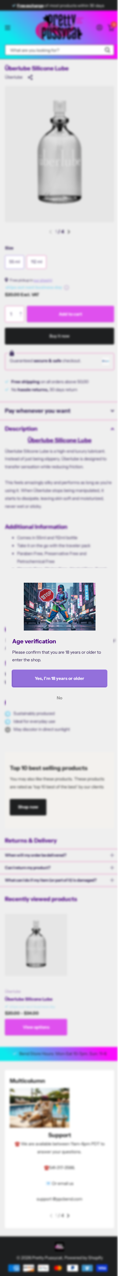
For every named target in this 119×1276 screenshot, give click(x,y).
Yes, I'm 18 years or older (59, 678)
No (59, 697)
